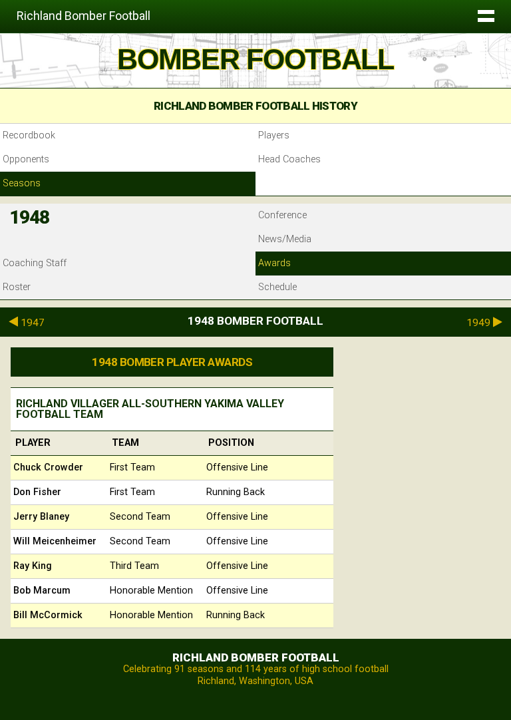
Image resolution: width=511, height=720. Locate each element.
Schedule (277, 287)
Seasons (22, 183)
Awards (274, 263)
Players (273, 135)
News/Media (284, 239)
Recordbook (29, 135)
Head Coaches (289, 159)
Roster (17, 287)
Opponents (26, 159)
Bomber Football (255, 59)
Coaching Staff (35, 263)
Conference (282, 215)
